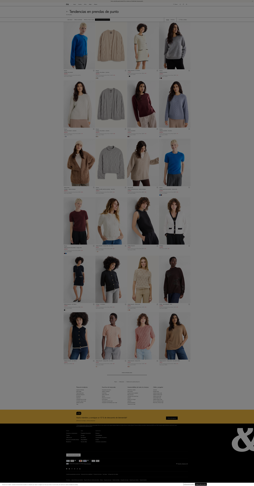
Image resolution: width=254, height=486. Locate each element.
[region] (127, 484)
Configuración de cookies (188, 484)
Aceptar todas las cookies (201, 484)
